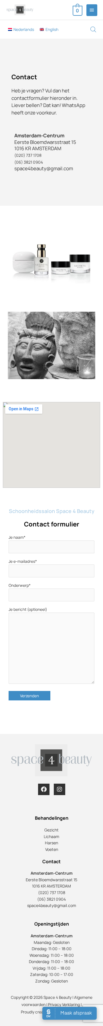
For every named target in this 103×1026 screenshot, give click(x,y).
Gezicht (51, 830)
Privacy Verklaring (64, 1004)
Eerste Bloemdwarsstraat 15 (51, 879)
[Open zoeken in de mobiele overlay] (87, 31)
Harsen (51, 842)
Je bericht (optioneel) (28, 609)
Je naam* (17, 537)
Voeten (51, 849)
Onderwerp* (20, 585)
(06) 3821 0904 (28, 162)
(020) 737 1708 (27, 155)
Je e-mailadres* (23, 561)
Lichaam (51, 836)
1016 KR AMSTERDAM (51, 886)
